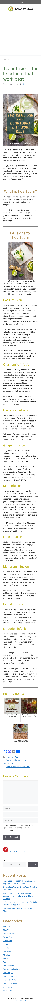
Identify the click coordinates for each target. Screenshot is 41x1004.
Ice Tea (6, 948)
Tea (16, 757)
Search (6, 860)
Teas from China (10, 976)
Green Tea (7, 941)
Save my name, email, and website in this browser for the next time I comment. (21, 828)
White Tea (7, 990)
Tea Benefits (8, 966)
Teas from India (9, 980)
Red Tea (6, 958)
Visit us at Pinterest (17, 851)
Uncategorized (9, 987)
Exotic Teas (8, 937)
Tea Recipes (8, 973)
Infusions (10, 757)
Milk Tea (6, 955)
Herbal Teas (8, 944)
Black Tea (7, 926)
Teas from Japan (10, 983)
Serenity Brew (24, 8)
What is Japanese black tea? (18, 767)
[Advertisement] (20, 35)
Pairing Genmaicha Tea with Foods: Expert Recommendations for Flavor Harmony (18, 896)
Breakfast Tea (9, 934)
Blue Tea (7, 930)
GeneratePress (20, 1001)
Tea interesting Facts (12, 969)
